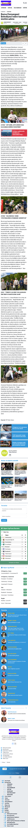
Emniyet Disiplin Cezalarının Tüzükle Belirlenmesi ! (17, 662)
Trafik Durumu (6, 752)
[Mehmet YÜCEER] (4, 621)
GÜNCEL (10, 7)
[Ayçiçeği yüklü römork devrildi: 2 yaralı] (21, 480)
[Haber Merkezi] (4, 453)
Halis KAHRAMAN (12, 659)
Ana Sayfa (7, 780)
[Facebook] (13, 744)
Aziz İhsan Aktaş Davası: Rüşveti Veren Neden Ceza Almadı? (17, 616)
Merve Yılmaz (11, 680)
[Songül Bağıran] (4, 648)
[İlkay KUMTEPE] (4, 641)
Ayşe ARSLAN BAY (12, 653)
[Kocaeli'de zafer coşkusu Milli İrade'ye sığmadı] (7, 494)
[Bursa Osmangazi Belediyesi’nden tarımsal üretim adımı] (14, 33)
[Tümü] (26, 610)
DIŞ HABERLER (17, 7)
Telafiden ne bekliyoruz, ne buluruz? (17, 642)
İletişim (8, 762)
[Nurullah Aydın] (4, 674)
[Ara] (24, 3)
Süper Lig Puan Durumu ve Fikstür (16, 820)
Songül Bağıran (12, 647)
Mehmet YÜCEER (12, 620)
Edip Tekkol (11, 633)
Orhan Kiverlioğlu (13, 700)
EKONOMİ (10, 791)
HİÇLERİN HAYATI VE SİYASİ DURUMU (17, 713)
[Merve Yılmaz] (4, 681)
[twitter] (20, 777)
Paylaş (4, 43)
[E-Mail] (10, 455)
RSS (5, 768)
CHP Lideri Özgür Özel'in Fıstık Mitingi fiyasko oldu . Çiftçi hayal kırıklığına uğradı (16, 629)
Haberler (3, 11)
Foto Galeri (8, 796)
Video (6, 798)
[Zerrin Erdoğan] (4, 628)
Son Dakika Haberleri (7, 756)
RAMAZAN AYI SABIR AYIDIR (14, 649)
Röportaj (7, 805)
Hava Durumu (6, 749)
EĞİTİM (25, 7)
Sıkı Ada (10, 666)
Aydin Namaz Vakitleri (7, 750)
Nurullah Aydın (12, 673)
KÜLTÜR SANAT (11, 792)
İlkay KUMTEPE (11, 640)
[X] (15, 744)
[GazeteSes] (6, 3)
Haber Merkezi (13, 452)
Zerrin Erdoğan (12, 626)
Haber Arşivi (5, 758)
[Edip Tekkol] (4, 634)
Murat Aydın (11, 613)
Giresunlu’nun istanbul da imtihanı (16, 720)
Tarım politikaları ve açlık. (14, 622)
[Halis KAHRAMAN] (4, 661)
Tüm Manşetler (6, 755)
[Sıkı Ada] (4, 667)
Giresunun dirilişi (12, 688)
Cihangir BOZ (11, 693)
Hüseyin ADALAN (12, 712)
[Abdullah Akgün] (4, 687)
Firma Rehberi (8, 801)
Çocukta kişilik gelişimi (13, 655)
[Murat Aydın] (4, 614)
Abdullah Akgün (12, 686)
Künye (3, 762)
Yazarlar (7, 799)
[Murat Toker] (4, 719)
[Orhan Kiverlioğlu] (4, 701)
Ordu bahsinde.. (12, 701)
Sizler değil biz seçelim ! (14, 668)
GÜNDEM (3, 7)
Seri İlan (7, 803)
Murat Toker (11, 718)
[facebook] (10, 777)
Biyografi (7, 806)
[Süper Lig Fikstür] (26, 567)
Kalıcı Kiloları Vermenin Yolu (14, 682)
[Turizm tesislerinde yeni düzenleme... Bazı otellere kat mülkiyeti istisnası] (7, 480)
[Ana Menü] (26, 3)
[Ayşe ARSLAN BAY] (4, 654)
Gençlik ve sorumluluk (13, 675)
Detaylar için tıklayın (14, 562)
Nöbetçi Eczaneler (7, 747)
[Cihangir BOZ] (4, 694)
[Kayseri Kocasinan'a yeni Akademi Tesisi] (21, 494)
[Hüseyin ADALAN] (4, 712)
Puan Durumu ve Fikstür (8, 753)
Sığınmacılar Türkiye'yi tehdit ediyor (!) (17, 635)
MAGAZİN (10, 794)
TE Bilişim (17, 773)
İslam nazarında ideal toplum (15, 695)
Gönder (4, 520)
